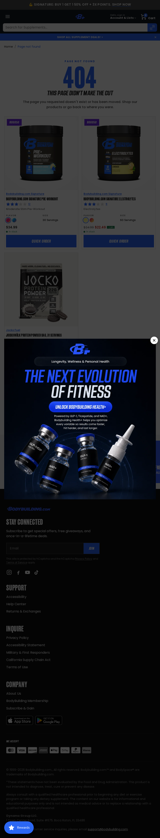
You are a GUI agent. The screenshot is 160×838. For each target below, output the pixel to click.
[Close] (154, 340)
